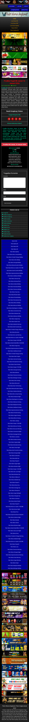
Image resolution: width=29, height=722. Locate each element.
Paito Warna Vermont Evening (14, 359)
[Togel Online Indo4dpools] (14, 641)
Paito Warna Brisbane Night (15, 525)
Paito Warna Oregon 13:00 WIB (14, 469)
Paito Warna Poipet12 (14, 461)
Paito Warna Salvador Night (14, 466)
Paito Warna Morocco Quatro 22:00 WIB (14, 541)
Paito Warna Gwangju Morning (14, 434)
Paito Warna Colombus (14, 498)
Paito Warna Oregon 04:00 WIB (14, 340)
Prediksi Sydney (6, 218)
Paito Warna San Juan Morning (14, 335)
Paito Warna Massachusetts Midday (15, 265)
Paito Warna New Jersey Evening (14, 394)
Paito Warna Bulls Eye (14, 458)
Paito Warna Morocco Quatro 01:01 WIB (14, 267)
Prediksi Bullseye (7, 223)
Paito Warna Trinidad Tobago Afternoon (14, 329)
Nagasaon (21, 710)
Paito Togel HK (4, 212)
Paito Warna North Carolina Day (14, 326)
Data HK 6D (12, 713)
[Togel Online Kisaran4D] (14, 55)
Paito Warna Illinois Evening (15, 418)
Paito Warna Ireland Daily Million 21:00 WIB (14, 528)
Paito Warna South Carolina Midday (14, 270)
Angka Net (9, 710)
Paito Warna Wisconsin (14, 383)
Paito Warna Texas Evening (14, 364)
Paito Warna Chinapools (14, 490)
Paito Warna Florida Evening (14, 412)
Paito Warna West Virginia (14, 356)
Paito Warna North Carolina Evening (14, 450)
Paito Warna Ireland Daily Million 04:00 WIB (14, 343)
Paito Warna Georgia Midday (14, 262)
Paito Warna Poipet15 (14, 482)
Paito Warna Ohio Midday (14, 259)
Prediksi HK (4, 87)
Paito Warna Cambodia (14, 455)
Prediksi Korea (6, 227)
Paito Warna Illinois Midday (14, 302)
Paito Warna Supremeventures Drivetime (14, 348)
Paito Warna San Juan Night (14, 471)
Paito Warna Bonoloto (14, 332)
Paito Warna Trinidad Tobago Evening (14, 353)
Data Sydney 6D (18, 713)
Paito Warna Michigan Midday (14, 568)
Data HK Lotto (21, 718)
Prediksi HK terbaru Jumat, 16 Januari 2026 (14, 128)
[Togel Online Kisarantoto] (14, 61)
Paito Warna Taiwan (14, 522)
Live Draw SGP (14, 23)
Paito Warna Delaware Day (14, 313)
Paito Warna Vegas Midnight (14, 493)
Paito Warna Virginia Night (14, 442)
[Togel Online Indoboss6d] (14, 582)
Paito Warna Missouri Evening (14, 426)
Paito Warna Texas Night (14, 447)
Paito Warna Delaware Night (14, 396)
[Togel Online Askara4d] (14, 608)
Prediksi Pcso (6, 225)
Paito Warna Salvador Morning (14, 324)
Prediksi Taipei (6, 231)
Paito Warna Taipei (14, 562)
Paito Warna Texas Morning (14, 557)
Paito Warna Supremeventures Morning (14, 554)
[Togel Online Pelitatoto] (14, 68)
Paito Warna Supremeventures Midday (14, 273)
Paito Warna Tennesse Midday (14, 289)
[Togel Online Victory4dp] (14, 589)
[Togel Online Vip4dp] (14, 654)
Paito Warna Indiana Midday (14, 284)
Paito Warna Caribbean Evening (14, 407)
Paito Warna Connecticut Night (14, 431)
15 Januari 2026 (6, 85)
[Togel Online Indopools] (14, 687)
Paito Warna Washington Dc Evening (15, 399)
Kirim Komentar (7, 203)
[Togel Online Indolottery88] (14, 674)
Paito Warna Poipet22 (14, 544)
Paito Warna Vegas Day (14, 345)
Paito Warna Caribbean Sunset (14, 351)
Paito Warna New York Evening (14, 385)
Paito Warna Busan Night (14, 509)
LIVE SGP (19, 6)
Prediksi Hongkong (7, 216)
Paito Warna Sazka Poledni (14, 501)
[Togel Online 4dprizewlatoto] (14, 628)
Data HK (23, 711)
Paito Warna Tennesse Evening (14, 375)
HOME (14, 18)
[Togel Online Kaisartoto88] (14, 634)
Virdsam (4, 710)
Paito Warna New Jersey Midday (14, 254)
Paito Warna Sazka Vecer (14, 321)
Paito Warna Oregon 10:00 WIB (14, 423)
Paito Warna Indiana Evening (14, 439)
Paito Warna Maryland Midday (14, 565)
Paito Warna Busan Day (14, 485)
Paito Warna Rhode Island (14, 294)
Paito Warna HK (14, 249)
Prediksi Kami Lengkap (8, 236)
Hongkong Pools (15, 9)
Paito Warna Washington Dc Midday (14, 308)
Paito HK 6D (15, 28)
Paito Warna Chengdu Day (14, 495)
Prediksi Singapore (7, 214)
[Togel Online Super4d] (14, 48)
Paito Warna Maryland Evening (14, 404)
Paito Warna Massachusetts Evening (14, 388)
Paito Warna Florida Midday (14, 297)
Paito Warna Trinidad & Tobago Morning (14, 536)
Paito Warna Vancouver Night (14, 530)
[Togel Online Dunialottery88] (14, 661)
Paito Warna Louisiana (14, 436)
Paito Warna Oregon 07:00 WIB (14, 367)
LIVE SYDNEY (12, 6)
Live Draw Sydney (14, 25)
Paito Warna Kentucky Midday (14, 286)
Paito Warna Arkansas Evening (14, 402)
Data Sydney (7, 713)
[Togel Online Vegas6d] (14, 602)
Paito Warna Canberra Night (14, 517)
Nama (4, 189)
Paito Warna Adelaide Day (14, 479)
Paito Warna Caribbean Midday (14, 275)
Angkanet (21, 714)
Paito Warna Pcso (14, 511)
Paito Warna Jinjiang (14, 420)
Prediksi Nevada (7, 233)
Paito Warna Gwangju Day (14, 487)
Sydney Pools (25, 9)
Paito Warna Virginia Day (14, 318)
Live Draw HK (14, 21)
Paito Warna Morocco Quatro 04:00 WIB (14, 337)
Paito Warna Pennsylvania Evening (14, 361)
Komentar (14, 85)
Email (4, 196)
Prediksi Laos (6, 229)
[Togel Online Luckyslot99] (14, 648)
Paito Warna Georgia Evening (14, 369)
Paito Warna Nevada (14, 520)
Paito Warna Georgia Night (14, 452)
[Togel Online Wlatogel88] (14, 621)
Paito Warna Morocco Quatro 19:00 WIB (14, 506)
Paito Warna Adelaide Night (14, 538)
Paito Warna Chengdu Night (14, 552)
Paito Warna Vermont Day (14, 278)
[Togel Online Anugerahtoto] (14, 667)
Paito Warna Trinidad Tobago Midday (14, 257)
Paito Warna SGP (14, 246)
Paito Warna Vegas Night (14, 463)
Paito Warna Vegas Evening (15, 415)
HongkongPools (17, 716)
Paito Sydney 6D (14, 30)
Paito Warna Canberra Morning (14, 391)
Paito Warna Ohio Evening (14, 380)
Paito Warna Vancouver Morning (14, 428)
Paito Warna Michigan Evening (14, 377)
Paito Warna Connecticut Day (14, 310)
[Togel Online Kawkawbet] (14, 595)
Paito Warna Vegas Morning (14, 560)
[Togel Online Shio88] (14, 693)
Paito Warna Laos (14, 546)
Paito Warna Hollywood (14, 477)
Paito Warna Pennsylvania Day (14, 300)
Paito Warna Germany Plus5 (15, 281)
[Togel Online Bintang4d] (14, 615)
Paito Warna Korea (14, 533)
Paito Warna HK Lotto (13, 718)
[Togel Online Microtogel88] (14, 575)
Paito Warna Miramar (14, 372)
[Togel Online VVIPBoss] (14, 35)
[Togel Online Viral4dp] (14, 75)
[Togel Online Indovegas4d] (14, 700)
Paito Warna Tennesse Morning (14, 549)
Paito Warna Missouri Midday (14, 305)
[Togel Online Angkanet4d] (14, 680)
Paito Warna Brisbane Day (14, 474)
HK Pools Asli (24, 719)
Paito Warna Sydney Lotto (15, 719)
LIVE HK (26, 6)
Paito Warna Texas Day (14, 292)
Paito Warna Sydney (14, 251)
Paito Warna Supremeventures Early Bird (14, 514)
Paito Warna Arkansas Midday (14, 316)
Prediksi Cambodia (7, 221)
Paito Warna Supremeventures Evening (14, 410)
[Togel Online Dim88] (14, 42)
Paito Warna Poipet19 (14, 503)
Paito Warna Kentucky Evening (14, 444)
